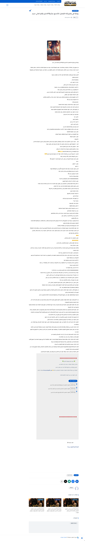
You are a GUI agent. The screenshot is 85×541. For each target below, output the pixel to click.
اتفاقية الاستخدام (39, 1)
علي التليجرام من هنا (47, 370)
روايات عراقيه (43, 4)
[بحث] (7, 5)
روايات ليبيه (37, 4)
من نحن (45, 1)
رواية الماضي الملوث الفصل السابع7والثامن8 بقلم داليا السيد (62, 385)
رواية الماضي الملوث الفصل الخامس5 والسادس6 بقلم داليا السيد (61, 388)
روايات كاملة (57, 4)
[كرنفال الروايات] (70, 3)
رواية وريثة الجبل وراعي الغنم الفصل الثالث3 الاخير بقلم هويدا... (72, 511)
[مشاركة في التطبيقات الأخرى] (61, 481)
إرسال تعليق (73, 523)
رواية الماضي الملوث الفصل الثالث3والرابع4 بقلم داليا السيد (63, 392)
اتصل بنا (58, 1)
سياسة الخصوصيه (51, 1)
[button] (73, 481)
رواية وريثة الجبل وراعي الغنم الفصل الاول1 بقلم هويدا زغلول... (36, 510)
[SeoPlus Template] (78, 537)
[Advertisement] (54, 32)
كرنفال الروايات (63, 537)
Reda (74, 17)
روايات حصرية (50, 4)
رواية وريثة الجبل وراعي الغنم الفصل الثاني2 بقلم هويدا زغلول (54, 510)
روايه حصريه (75, 10)
